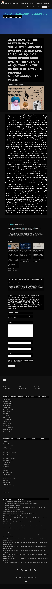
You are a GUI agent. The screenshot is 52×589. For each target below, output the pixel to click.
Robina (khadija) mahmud (9, 511)
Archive (5, 443)
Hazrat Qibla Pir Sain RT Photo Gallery (26, 513)
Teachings (5, 482)
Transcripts (46, 3)
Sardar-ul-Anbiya (28, 233)
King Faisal (38, 228)
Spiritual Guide (12, 234)
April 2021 (5, 417)
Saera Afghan (6, 558)
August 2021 (6, 411)
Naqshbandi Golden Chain (30, 230)
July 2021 (5, 413)
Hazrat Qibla (39, 3)
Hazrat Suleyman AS (35, 227)
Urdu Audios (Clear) (8, 458)
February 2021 (6, 421)
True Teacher (33, 235)
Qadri (33, 232)
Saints (21, 233)
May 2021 (5, 415)
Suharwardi (27, 234)
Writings (5, 466)
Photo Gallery (20, 511)
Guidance (7, 5)
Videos (22, 3)
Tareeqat (40, 234)
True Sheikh (26, 235)
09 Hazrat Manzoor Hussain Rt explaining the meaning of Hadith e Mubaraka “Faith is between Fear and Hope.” (38, 254)
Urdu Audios (6, 456)
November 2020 (7, 427)
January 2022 (6, 401)
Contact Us (13, 5)
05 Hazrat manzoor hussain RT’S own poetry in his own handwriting (30, 562)
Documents (32, 3)
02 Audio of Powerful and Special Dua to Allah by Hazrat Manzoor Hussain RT (27, 526)
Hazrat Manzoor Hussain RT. (25, 13)
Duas (2, 5)
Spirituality (20, 234)
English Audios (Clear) (8, 452)
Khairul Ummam (19, 228)
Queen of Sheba (39, 232)
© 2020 (18, 577)
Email (9, 347)
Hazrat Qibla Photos (8, 486)
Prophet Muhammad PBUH (24, 232)
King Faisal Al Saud (13, 229)
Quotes (5, 476)
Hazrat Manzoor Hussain (16, 84)
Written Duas (6, 472)
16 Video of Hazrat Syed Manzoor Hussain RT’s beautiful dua (31, 528)
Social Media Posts (20, 224)
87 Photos (17, 505)
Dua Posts (5, 470)
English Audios (6, 451)
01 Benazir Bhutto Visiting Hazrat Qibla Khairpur (20, 501)
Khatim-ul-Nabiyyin (29, 228)
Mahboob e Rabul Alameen (15, 230)
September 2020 (7, 431)
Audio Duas (6, 449)
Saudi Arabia (37, 233)
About (13, 3)
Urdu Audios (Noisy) (8, 460)
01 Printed (21, 386)
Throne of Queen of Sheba (15, 235)
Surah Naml (34, 234)
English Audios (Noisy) (8, 454)
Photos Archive (7, 445)
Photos (27, 3)
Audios (17, 3)
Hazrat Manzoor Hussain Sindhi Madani (18, 227)
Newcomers (8, 3)
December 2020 (7, 425)
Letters (5, 464)
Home (2, 3)
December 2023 (7, 399)
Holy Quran (11, 228)
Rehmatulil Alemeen (13, 233)
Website (10, 353)
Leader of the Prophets (25, 229)
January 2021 (6, 423)
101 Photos (5, 386)
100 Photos (37, 386)
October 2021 (6, 407)
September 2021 (7, 409)
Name (9, 341)
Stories (5, 480)
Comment (10, 322)
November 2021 (7, 405)
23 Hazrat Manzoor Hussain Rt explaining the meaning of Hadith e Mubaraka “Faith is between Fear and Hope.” (25, 254)
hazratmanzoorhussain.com (28, 577)
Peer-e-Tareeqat (12, 232)
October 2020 (6, 429)
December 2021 (7, 403)
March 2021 (6, 419)
